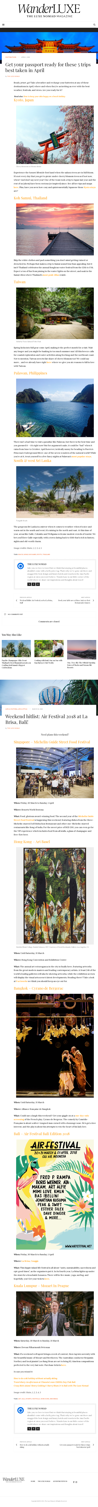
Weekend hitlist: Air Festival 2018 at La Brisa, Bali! (46, 719)
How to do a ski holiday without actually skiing (35, 1378)
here (16, 187)
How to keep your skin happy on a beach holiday (44, 96)
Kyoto (18, 99)
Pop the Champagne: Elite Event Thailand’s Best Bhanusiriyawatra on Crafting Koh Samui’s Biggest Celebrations (16, 664)
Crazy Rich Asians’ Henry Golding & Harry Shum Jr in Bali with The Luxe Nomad (51, 1385)
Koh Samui (22, 197)
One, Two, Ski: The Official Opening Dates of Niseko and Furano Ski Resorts (81, 665)
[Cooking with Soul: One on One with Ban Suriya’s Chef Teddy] (48, 648)
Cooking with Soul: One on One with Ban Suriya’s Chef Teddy (48, 661)
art (19, 1399)
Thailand (46, 554)
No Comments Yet (15, 614)
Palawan (20, 373)
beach (20, 554)
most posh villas (51, 275)
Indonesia (54, 1399)
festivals (36, 1399)
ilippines (38, 373)
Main (29, 548)
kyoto (39, 554)
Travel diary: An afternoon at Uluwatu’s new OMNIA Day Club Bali (45, 1382)
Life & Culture (11, 709)
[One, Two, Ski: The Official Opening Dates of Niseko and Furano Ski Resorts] (81, 649)
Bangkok (21, 988)
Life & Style (22, 709)
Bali (17, 1133)
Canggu (34, 1261)
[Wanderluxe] (49, 11)
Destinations (10, 57)
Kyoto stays (90, 187)
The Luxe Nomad (13, 76)
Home (33, 1481)
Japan (29, 99)
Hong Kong (45, 1399)
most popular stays (81, 456)
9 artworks (21, 981)
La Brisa (26, 1261)
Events (29, 1399)
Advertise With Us (60, 1481)
